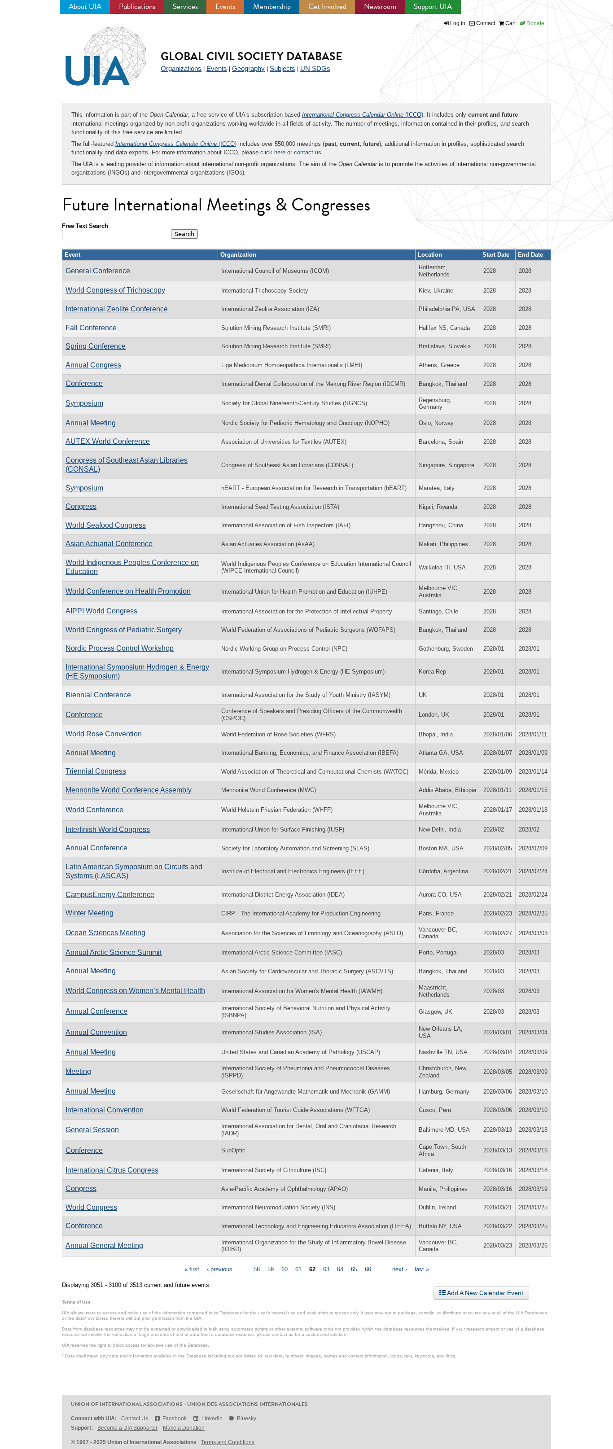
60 (284, 1269)
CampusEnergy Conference (110, 894)
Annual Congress (93, 365)
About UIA (85, 6)
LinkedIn (211, 1418)
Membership (272, 6)
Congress (81, 506)
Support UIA (433, 6)
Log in (457, 23)
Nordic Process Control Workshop (120, 648)
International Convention (105, 1110)
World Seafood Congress (106, 525)
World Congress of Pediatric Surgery (124, 630)
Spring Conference (96, 346)
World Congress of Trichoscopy (115, 290)
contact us (307, 152)
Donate (534, 23)
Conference (84, 383)
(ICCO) (362, 114)
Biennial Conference (98, 695)
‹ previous (219, 1269)
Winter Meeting (90, 913)
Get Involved (327, 6)
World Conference (94, 810)
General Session (92, 1130)
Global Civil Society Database (251, 56)
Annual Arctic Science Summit (114, 952)
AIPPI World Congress (101, 611)
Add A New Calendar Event (484, 1292)
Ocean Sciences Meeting (105, 933)
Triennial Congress (96, 771)
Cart (510, 23)
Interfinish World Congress (108, 829)
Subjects (282, 68)
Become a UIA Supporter (127, 1428)
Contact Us (134, 1418)
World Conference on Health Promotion (128, 591)
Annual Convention (96, 1032)
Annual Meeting (91, 423)
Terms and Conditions (227, 1442)
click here (272, 152)
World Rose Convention (104, 734)
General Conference (98, 271)
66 (368, 1269)
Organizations (181, 68)
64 (340, 1269)
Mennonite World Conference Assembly (129, 790)
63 (326, 1269)
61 (298, 1269)
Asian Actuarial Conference (109, 543)
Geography (248, 68)
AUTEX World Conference (108, 441)
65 (354, 1269)
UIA (95, 51)
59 (270, 1269)
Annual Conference (96, 848)
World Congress (91, 1207)
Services (185, 6)
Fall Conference (91, 328)
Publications (137, 6)
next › (399, 1269)
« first (191, 1269)
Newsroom (380, 6)
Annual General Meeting (104, 1245)
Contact (485, 23)
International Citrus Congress (112, 1170)
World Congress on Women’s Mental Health (135, 990)
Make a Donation (184, 1428)
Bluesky (246, 1418)
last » (422, 1269)
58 (257, 1269)
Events (225, 6)
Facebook (174, 1418)
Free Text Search (85, 226)
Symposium (84, 403)
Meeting (78, 1071)
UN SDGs (315, 68)
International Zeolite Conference (117, 309)
